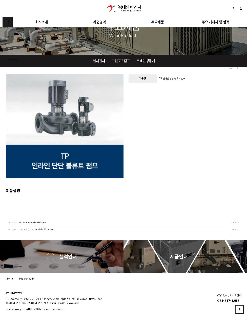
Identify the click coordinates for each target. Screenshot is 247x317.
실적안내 (68, 256)
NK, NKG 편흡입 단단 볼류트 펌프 (32, 222)
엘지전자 (99, 61)
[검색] (233, 8)
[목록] (230, 68)
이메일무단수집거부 (26, 278)
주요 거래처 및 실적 (215, 22)
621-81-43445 (79, 299)
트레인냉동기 (145, 61)
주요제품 (157, 22)
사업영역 (99, 22)
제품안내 (179, 256)
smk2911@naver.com (68, 303)
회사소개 (41, 22)
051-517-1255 (18, 303)
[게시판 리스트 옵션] (238, 68)
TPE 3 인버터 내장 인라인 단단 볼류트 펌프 (36, 229)
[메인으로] (123, 8)
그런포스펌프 (121, 61)
